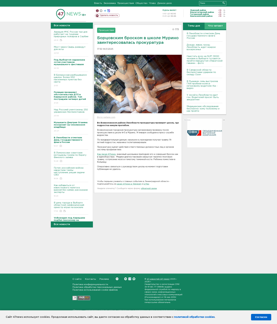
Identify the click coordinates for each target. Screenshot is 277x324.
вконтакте (101, 10)
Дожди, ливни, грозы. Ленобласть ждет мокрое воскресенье (201, 47)
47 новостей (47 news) (158, 279)
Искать (224, 3)
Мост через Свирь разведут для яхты (70, 50)
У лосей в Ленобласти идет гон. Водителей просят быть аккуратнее (203, 97)
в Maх (146, 184)
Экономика (110, 3)
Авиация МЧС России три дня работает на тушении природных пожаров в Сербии (71, 36)
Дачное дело (164, 3)
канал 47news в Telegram (129, 184)
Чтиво (152, 3)
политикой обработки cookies (194, 317)
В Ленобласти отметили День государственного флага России (203, 36)
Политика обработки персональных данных (97, 287)
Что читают (215, 26)
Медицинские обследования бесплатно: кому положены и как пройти (203, 108)
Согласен (261, 317)
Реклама (104, 279)
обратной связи (149, 188)
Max (134, 278)
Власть (98, 3)
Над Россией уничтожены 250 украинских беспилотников (71, 113)
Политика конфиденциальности (90, 284)
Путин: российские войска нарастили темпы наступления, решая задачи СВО (69, 173)
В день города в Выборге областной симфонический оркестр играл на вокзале (69, 207)
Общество (141, 3)
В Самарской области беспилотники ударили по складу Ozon (201, 72)
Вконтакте (125, 278)
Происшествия (125, 3)
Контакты (90, 279)
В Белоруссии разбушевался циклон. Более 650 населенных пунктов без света (70, 80)
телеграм (104, 10)
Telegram (129, 278)
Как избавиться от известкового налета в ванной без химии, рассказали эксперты (71, 190)
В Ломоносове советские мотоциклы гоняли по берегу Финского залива (70, 157)
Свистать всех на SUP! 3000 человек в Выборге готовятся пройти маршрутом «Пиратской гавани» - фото (204, 59)
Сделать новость (109, 15)
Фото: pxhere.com (106, 117)
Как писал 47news (106, 154)
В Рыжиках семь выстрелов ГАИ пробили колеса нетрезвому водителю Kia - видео (202, 84)
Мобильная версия (97, 10)
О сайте (77, 279)
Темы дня (194, 26)
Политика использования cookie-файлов (95, 290)
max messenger (108, 10)
